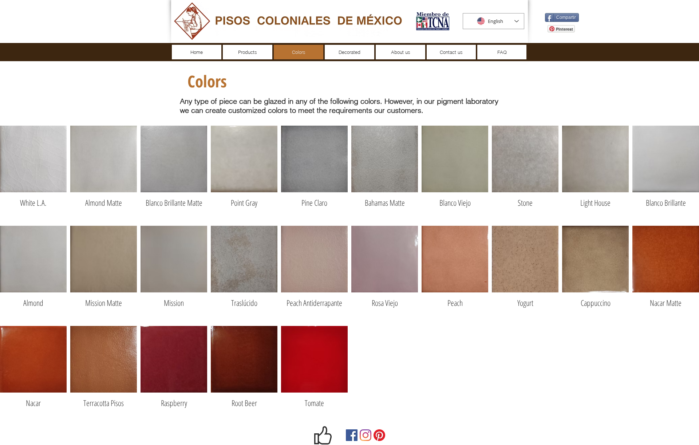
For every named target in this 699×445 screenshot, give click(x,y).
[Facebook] (352, 435)
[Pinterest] (379, 435)
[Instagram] (365, 435)
